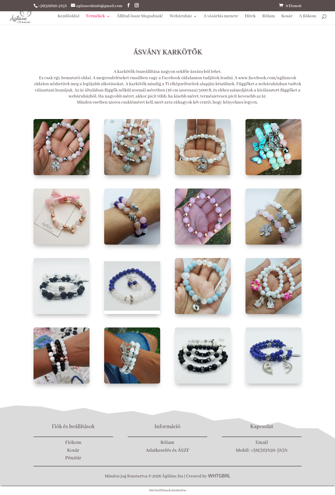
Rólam (268, 16)
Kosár (287, 16)
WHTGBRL (219, 475)
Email (261, 442)
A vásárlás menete (221, 16)
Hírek (250, 16)
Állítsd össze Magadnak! (140, 16)
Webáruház (181, 16)
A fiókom (307, 16)
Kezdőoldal (68, 16)
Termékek (95, 16)
